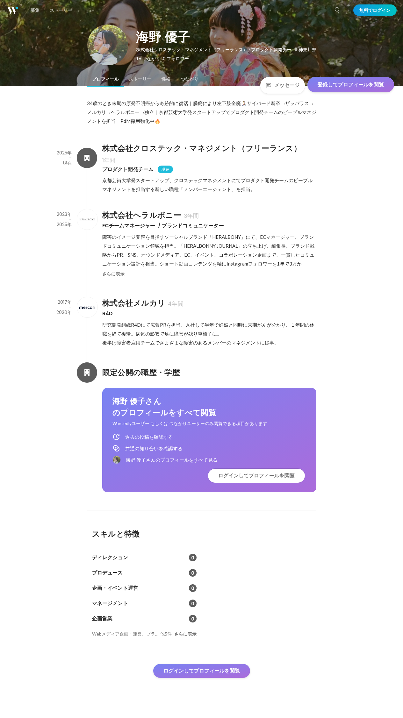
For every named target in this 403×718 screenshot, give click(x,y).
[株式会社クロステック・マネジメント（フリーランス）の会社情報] (87, 158)
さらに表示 (113, 274)
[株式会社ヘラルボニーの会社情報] (87, 219)
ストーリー (140, 79)
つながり (189, 79)
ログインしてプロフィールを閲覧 (256, 475)
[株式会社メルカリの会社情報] (87, 307)
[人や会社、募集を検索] (337, 10)
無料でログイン (375, 10)
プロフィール (105, 79)
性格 (166, 79)
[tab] (105, 79)
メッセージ (287, 85)
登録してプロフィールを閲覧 (351, 84)
